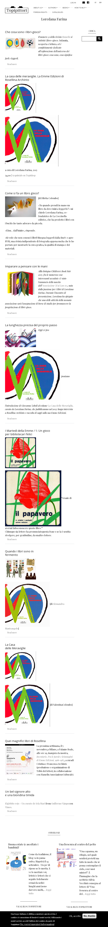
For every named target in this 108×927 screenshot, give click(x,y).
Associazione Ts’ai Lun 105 (55, 285)
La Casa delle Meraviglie (60, 405)
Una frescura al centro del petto (77, 844)
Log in (73, 3)
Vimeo (8, 807)
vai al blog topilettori (79, 907)
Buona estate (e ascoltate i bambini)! (23, 846)
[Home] (16, 9)
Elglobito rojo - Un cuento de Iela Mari (25, 803)
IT (95, 2)
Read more (12, 64)
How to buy (80, 8)
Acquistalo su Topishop (24, 175)
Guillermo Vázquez (60, 803)
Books (65, 8)
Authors (52, 8)
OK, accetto (75, 915)
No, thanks (89, 916)
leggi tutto (90, 893)
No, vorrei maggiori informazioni (37, 924)
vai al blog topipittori (28, 906)
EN (100, 2)
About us (37, 8)
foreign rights (40, 12)
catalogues (57, 12)
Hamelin (66, 36)
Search (100, 38)
